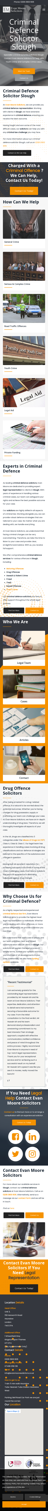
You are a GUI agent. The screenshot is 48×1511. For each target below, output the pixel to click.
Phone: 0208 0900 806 (24, 2)
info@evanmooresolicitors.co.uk (19, 1373)
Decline (12, 1497)
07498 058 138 (11, 1366)
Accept (24, 1504)
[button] (44, 9)
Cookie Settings (35, 1497)
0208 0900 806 (11, 1359)
